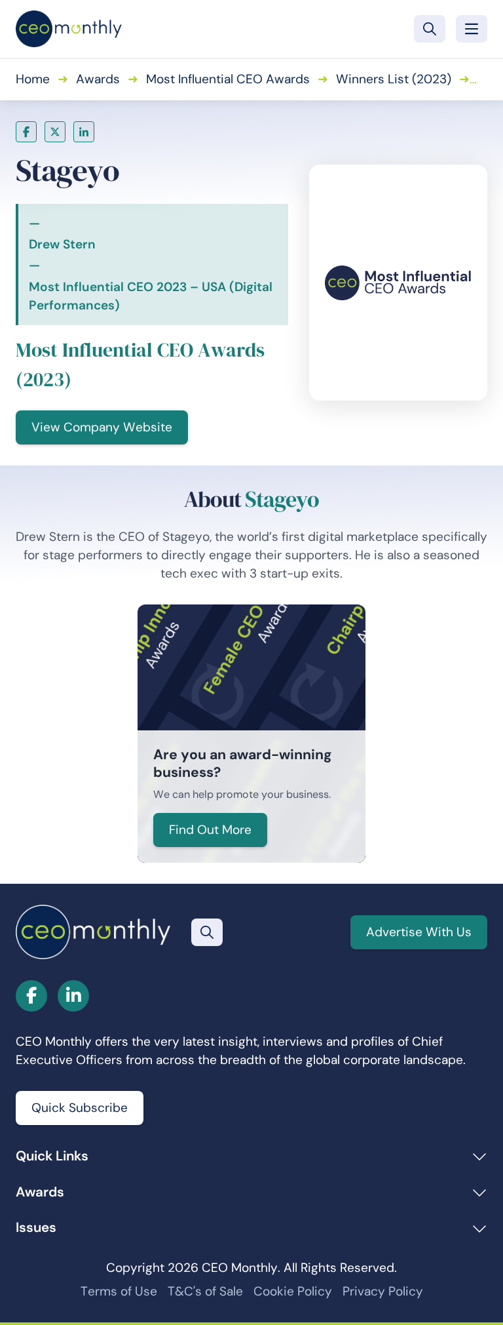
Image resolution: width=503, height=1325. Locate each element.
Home (33, 79)
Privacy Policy (383, 1291)
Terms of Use (119, 1291)
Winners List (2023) (393, 79)
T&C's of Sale (205, 1291)
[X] (55, 131)
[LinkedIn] (83, 131)
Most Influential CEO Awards (228, 79)
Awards (98, 79)
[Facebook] (26, 131)
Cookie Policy (292, 1291)
